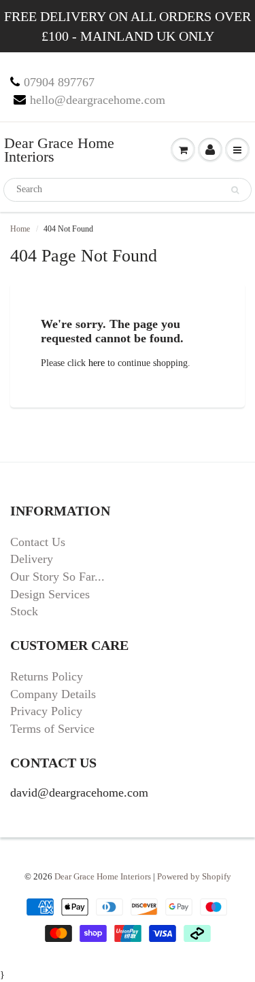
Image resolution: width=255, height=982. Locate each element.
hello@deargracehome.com (97, 100)
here (96, 363)
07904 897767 (59, 82)
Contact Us (37, 542)
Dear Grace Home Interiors (59, 149)
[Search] (235, 190)
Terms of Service (52, 728)
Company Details (53, 694)
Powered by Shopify (194, 876)
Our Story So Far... (57, 576)
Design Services (50, 594)
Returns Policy (46, 676)
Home (20, 229)
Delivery (31, 559)
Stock (24, 611)
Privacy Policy (46, 711)
